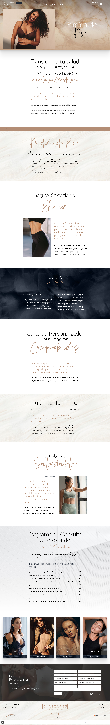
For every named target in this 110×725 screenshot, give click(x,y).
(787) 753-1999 (9, 2)
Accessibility (52, 721)
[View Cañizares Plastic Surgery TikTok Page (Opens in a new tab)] (97, 3)
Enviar (57, 693)
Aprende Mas (14, 656)
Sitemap (41, 721)
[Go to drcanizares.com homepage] (54, 4)
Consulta (95, 5)
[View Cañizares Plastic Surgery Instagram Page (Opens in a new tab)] (93, 3)
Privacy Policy (46, 721)
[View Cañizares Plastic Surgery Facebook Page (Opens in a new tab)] (95, 3)
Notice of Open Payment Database (63, 721)
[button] (101, 4)
